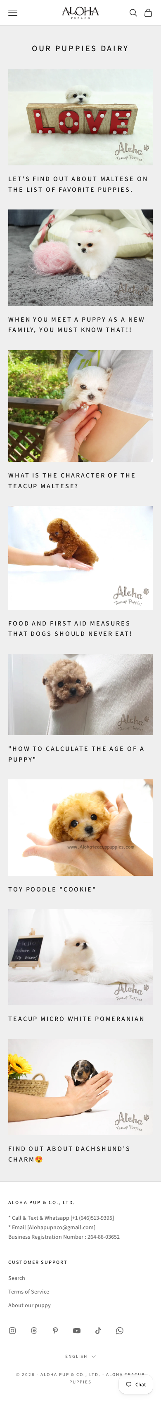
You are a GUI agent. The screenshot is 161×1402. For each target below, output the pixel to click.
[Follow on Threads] (34, 1331)
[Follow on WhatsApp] (120, 1331)
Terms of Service (28, 1291)
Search (16, 1278)
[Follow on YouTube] (77, 1331)
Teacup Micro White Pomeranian (76, 1018)
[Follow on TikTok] (98, 1331)
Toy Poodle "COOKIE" (52, 889)
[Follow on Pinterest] (55, 1331)
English (76, 1356)
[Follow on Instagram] (12, 1331)
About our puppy (29, 1305)
